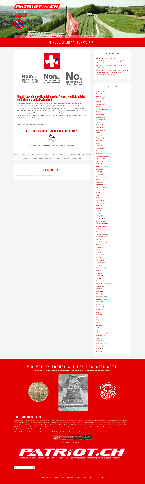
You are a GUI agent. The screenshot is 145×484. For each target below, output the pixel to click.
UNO (97, 327)
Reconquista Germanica (103, 283)
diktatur (49, 154)
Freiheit (98, 164)
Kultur (98, 205)
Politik (98, 273)
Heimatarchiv (80, 36)
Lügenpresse (100, 221)
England (98, 140)
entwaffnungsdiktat (64, 154)
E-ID (97, 132)
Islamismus (99, 190)
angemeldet (26, 175)
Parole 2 (98, 257)
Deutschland (99, 130)
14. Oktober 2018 (48, 151)
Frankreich (99, 161)
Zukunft (33, 154)
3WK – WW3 (99, 96)
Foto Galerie (99, 158)
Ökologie (98, 252)
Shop (46, 36)
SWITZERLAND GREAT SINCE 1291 (106, 58)
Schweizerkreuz (101, 299)
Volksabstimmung (101, 333)
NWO (97, 249)
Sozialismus (99, 307)
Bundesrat (99, 114)
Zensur (98, 346)
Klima (97, 197)
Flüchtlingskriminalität (103, 156)
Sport (97, 312)
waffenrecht (68, 158)
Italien (98, 192)
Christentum (99, 119)
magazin (29, 158)
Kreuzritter (99, 200)
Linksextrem (99, 218)
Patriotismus (99, 268)
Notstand (98, 247)
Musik (98, 231)
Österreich (99, 255)
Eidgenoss (99, 138)
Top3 (97, 317)
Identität (98, 182)
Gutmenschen (100, 177)
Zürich (98, 351)
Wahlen (98, 338)
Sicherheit (99, 304)
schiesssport (35, 158)
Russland (98, 286)
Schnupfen (99, 288)
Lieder (98, 213)
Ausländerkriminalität (102, 109)
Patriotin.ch (63, 477)
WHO (97, 340)
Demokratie (99, 127)
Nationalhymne (100, 236)
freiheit (25, 158)
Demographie (100, 125)
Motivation (99, 229)
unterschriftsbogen (59, 158)
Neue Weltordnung (101, 242)
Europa (98, 145)
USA (97, 330)
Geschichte (99, 171)
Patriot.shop (99, 262)
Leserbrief (99, 208)
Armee (98, 106)
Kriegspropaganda (101, 203)
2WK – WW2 (99, 93)
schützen (41, 158)
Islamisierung (100, 187)
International (100, 184)
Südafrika (99, 314)
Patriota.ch (92, 477)
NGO (97, 244)
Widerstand (27, 154)
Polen (97, 270)
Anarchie (98, 101)
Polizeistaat (99, 275)
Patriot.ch (99, 260)
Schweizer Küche (101, 296)
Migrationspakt (100, 226)
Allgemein (99, 99)
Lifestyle (98, 216)
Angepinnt (99, 104)
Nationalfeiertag (101, 234)
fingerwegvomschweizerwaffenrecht (80, 154)
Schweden (99, 291)
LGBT (97, 210)
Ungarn (98, 325)
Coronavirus (99, 122)
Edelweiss (99, 135)
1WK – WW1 (99, 91)
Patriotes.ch (85, 477)
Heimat (98, 179)
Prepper (98, 278)
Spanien (98, 309)
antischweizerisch (41, 154)
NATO (97, 239)
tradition (51, 158)
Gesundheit (99, 174)
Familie (98, 151)
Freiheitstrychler (101, 166)
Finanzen (99, 153)
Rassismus (99, 281)
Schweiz (98, 294)
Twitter (98, 322)
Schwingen (99, 301)
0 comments (62, 151)
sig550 (46, 158)
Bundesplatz (20, 36)
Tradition (99, 320)
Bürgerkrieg (99, 117)
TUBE (30, 36)
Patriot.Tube (99, 265)
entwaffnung (55, 154)
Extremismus (100, 148)
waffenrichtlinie (76, 158)
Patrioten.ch (70, 477)
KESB (97, 195)
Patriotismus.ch (77, 477)
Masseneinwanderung (102, 223)
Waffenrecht (20, 154)
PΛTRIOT (56, 151)
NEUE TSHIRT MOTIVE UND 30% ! (106, 75)
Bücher (98, 112)
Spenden (53, 36)
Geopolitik (99, 169)
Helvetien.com (99, 477)
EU (16, 154)
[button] (98, 36)
